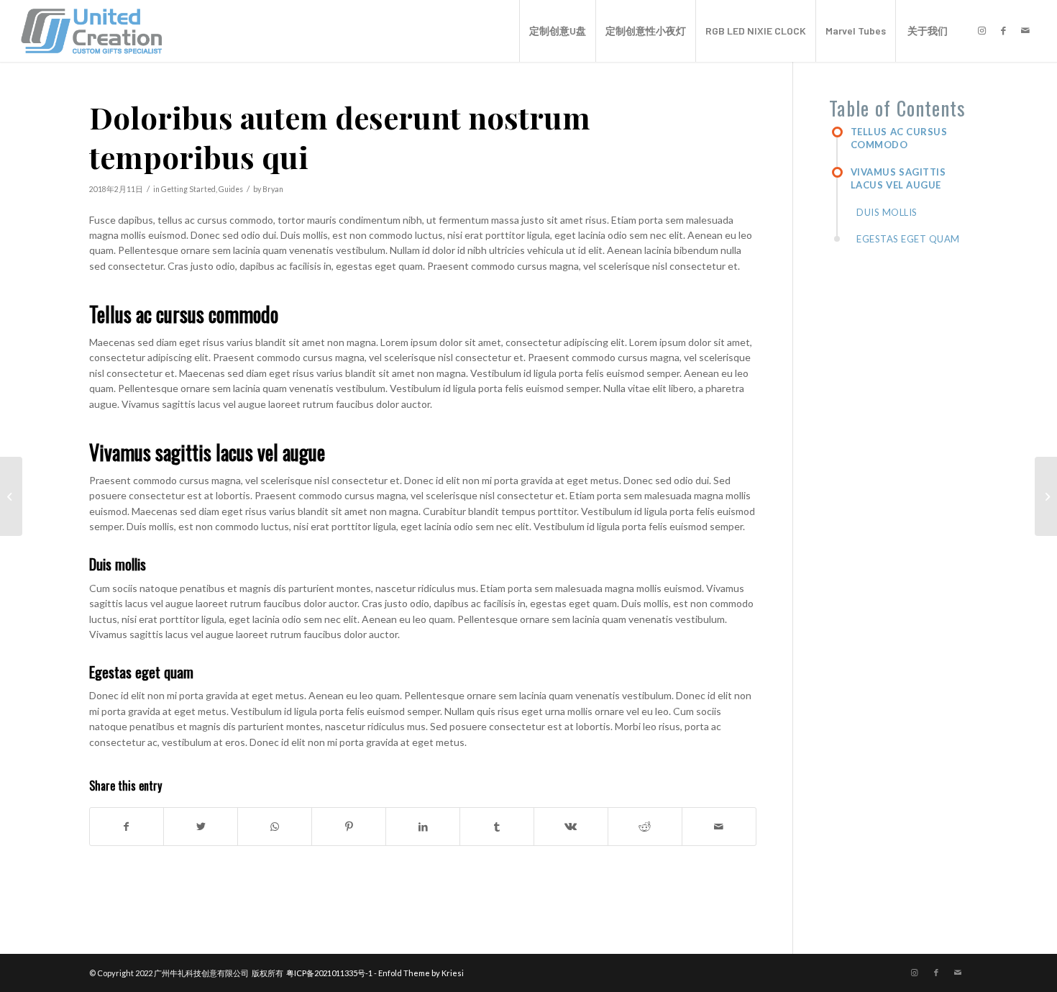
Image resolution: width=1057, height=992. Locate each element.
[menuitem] (557, 31)
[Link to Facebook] (1004, 30)
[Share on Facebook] (127, 826)
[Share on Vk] (571, 826)
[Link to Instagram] (982, 30)
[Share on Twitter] (200, 826)
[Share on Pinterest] (348, 826)
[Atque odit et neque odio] (11, 496)
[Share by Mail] (719, 826)
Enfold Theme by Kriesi (421, 973)
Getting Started (188, 189)
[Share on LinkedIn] (422, 826)
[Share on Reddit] (645, 826)
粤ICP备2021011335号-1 (329, 973)
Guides (231, 189)
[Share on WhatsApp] (274, 826)
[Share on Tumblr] (497, 826)
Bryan (272, 189)
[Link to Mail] (1025, 30)
